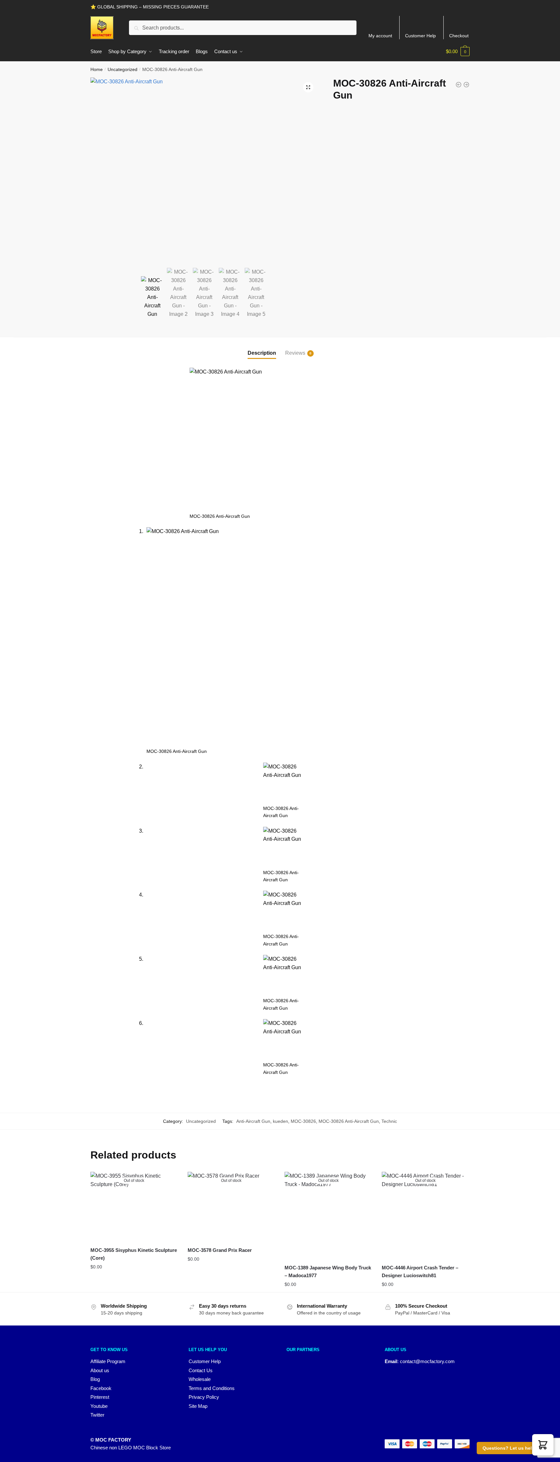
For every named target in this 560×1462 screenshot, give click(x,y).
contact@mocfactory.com (427, 1361)
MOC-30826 (303, 1121)
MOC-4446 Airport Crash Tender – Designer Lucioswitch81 (420, 1271)
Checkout (459, 35)
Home (96, 69)
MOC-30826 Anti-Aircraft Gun (349, 1121)
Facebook (100, 1388)
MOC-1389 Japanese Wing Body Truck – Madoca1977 (328, 1271)
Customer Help (420, 35)
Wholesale (200, 1379)
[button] (308, 87)
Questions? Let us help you (513, 1448)
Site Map (198, 1406)
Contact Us (201, 1370)
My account (380, 35)
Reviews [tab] (295, 353)
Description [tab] (262, 353)
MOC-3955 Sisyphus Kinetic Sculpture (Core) (133, 1254)
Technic (389, 1121)
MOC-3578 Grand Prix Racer (220, 1250)
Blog (95, 1379)
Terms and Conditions (212, 1388)
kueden (280, 1121)
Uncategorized (122, 69)
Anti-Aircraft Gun (253, 1121)
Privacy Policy (204, 1397)
